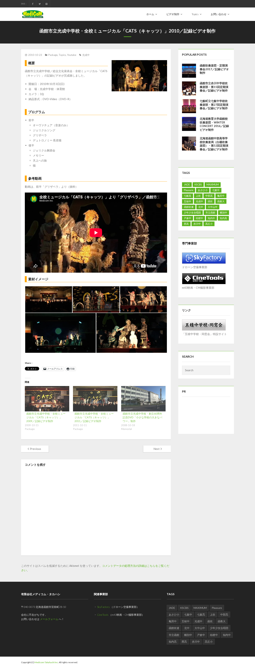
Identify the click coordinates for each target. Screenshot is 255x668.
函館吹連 (189, 206)
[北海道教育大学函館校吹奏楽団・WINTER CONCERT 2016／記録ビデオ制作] (189, 124)
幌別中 (223, 212)
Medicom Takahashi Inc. (46, 662)
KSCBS (198, 184)
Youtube (71, 54)
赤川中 (197, 223)
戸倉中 (187, 218)
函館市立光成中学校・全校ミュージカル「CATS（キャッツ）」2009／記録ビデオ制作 (46, 417)
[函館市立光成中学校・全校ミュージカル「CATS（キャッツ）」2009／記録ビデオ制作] (47, 398)
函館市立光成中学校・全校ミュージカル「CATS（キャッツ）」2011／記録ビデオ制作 (94, 417)
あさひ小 (203, 190)
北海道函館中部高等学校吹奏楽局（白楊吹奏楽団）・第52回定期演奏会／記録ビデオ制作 (214, 144)
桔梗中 (199, 218)
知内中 (211, 218)
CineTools (103, 614)
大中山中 (212, 206)
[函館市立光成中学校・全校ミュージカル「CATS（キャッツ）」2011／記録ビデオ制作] (95, 398)
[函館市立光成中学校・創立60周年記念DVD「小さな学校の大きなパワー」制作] (143, 398)
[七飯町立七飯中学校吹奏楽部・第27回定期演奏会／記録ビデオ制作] (189, 106)
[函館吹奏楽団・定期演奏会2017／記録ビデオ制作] (189, 71)
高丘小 (209, 223)
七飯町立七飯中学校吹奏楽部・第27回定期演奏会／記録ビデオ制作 (214, 104)
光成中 (86, 54)
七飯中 (216, 190)
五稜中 (187, 201)
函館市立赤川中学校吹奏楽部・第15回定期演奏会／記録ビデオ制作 (214, 86)
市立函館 (210, 212)
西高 (186, 223)
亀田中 (221, 195)
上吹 (198, 195)
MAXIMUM (212, 184)
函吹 (210, 201)
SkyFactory (103, 606)
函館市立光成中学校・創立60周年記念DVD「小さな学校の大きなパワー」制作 (142, 417)
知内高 (223, 218)
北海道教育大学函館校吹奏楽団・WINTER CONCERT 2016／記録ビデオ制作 (214, 124)
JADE (187, 184)
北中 (200, 206)
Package (52, 54)
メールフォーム (49, 619)
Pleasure (188, 190)
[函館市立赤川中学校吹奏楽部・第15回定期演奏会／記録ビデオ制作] (189, 88)
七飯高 (187, 195)
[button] (48, 299)
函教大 (221, 201)
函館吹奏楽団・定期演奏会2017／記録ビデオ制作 (214, 69)
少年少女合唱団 (192, 212)
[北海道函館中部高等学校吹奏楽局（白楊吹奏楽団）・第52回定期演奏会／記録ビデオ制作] (189, 144)
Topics (62, 54)
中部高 (209, 195)
